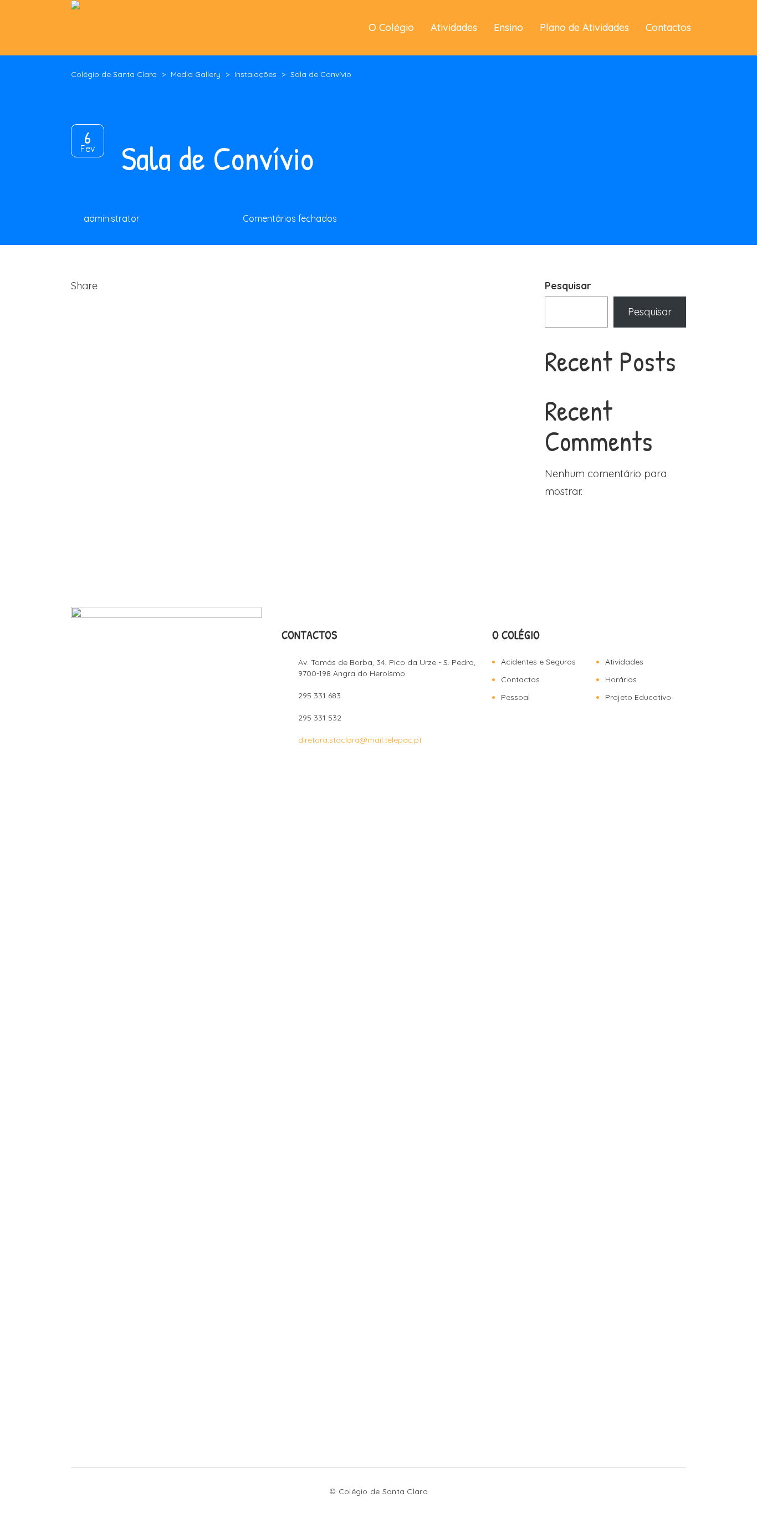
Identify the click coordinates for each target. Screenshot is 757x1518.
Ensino (508, 27)
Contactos (668, 27)
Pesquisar (568, 285)
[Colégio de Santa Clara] (128, 27)
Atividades (454, 27)
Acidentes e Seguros (538, 662)
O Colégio (391, 27)
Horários (621, 679)
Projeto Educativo (638, 697)
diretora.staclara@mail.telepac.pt (360, 740)
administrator (112, 218)
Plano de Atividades (584, 27)
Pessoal (515, 697)
